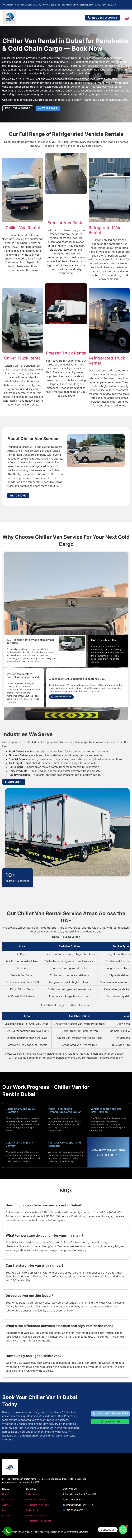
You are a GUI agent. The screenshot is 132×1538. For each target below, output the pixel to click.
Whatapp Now (63, 696)
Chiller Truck (32, 1510)
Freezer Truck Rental (66, 353)
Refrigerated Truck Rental (39, 1521)
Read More (18, 495)
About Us (7, 1505)
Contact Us (8, 1515)
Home (5, 1494)
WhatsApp (49, 108)
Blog (4, 1510)
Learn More (13, 782)
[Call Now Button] (7, 1531)
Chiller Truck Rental (23, 358)
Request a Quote (104, 17)
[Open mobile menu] (127, 18)
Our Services (8, 1499)
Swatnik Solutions (79, 1532)
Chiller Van (31, 1494)
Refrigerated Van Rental (38, 1505)
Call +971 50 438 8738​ (112, 1413)
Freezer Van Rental (66, 222)
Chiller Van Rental (23, 227)
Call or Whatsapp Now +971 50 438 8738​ (108, 1152)
